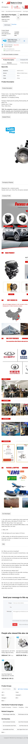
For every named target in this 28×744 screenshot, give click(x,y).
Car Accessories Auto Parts (9, 725)
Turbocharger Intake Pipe (9, 714)
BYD (17, 698)
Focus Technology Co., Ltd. (19, 737)
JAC (3, 692)
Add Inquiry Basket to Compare (10, 54)
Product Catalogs (23, 689)
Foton (17, 692)
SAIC (3, 695)
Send (15, 624)
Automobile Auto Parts (8, 729)
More (3, 732)
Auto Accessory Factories (9, 722)
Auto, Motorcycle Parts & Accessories (13, 11)
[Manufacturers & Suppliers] (14, 2)
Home (3, 11)
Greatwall (18, 695)
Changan (4, 698)
